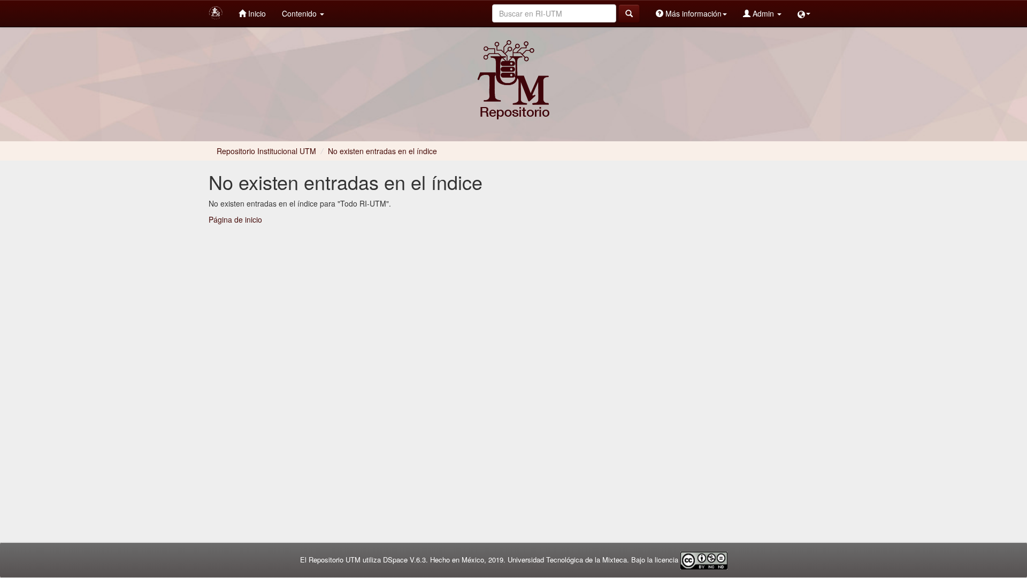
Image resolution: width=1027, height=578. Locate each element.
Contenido (300, 13)
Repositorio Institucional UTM (266, 151)
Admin (763, 13)
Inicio (256, 13)
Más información (692, 13)
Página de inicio (235, 219)
